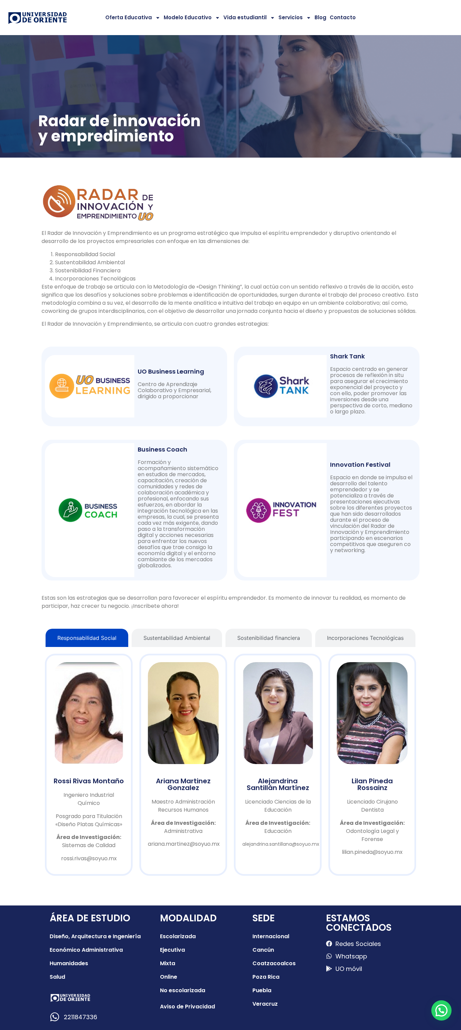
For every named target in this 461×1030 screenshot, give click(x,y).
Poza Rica (265, 977)
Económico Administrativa (86, 950)
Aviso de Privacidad (187, 1006)
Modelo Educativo (188, 17)
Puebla (261, 990)
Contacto (343, 17)
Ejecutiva (172, 950)
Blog (320, 17)
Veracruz (265, 1004)
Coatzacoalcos (274, 963)
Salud (57, 977)
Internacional (270, 936)
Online (168, 977)
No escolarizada (182, 990)
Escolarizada (178, 936)
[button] (441, 1010)
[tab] (87, 638)
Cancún (263, 950)
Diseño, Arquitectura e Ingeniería (95, 936)
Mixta (167, 963)
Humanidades (69, 963)
